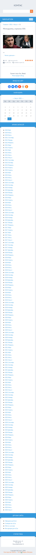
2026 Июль (8, 507)
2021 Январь (9, 342)
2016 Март (8, 197)
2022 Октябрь (9, 395)
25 (13, 116)
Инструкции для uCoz (11, 528)
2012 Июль (8, 155)
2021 (10, 24)
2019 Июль (8, 297)
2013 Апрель (9, 167)
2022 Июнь (8, 385)
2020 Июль (8, 327)
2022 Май (8, 382)
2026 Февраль (9, 495)
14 (26, 110)
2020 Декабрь (9, 340)
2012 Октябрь (9, 162)
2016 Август (8, 210)
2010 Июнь (8, 132)
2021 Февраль (9, 345)
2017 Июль (8, 237)
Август (16, 24)
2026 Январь (9, 492)
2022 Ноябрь (9, 397)
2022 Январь (9, 372)
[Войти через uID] (9, 86)
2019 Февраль (9, 285)
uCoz (19, 552)
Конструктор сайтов (10, 552)
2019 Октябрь (9, 305)
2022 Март (8, 377)
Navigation (7, 19)
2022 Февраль (9, 375)
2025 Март (8, 467)
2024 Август (8, 450)
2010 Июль (8, 135)
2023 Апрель (9, 410)
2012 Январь (9, 140)
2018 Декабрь (9, 280)
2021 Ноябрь (9, 367)
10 (9, 110)
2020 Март (8, 317)
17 (9, 113)
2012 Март (8, 145)
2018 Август (8, 270)
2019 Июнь (8, 295)
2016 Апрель (9, 200)
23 (5, 116)
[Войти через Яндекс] (19, 86)
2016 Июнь (8, 205)
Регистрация (16, 75)
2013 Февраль (9, 165)
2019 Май (8, 292)
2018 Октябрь (9, 275)
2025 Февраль (9, 465)
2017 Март (8, 227)
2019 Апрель (9, 290)
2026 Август (8, 510)
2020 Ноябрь (9, 337)
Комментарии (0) (19, 62)
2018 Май (8, 262)
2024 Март (8, 437)
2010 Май (8, 130)
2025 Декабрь (9, 490)
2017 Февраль (9, 225)
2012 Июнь (8, 152)
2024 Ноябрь (9, 457)
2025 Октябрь (9, 485)
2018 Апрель (9, 260)
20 (22, 113)
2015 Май (8, 172)
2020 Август (8, 330)
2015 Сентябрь (9, 182)
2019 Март (8, 287)
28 (26, 116)
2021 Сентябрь (9, 362)
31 (9, 119)
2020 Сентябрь (9, 332)
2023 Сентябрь (9, 422)
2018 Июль (8, 267)
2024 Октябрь (9, 455)
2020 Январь (9, 312)
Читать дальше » (10, 55)
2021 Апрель (9, 350)
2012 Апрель (9, 147)
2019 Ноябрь (9, 307)
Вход (22, 75)
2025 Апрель (9, 470)
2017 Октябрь (9, 245)
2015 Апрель (9, 170)
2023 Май (8, 412)
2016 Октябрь (9, 215)
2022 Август (8, 390)
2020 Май (8, 322)
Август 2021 (18, 98)
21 (26, 113)
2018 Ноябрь (9, 277)
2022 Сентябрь (9, 392)
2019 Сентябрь (9, 302)
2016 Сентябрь (9, 212)
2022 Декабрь (9, 400)
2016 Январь (9, 192)
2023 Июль (8, 417)
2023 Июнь (8, 415)
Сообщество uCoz (10, 523)
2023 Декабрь (9, 430)
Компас (18, 5)
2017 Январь (9, 222)
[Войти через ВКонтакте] (12, 86)
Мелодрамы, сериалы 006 (14, 28)
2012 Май (8, 150)
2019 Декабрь (9, 310)
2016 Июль (8, 207)
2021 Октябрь (9, 365)
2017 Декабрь (9, 250)
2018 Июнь (8, 265)
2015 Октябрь (9, 185)
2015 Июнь (8, 175)
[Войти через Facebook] (16, 86)
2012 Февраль (9, 142)
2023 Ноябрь (9, 427)
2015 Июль (8, 177)
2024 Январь (9, 432)
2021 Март (8, 347)
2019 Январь (9, 282)
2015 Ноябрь (9, 187)
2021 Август (8, 360)
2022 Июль (8, 387)
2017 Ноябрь (9, 247)
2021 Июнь (8, 355)
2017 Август (8, 240)
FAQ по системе (10, 526)
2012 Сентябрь (9, 160)
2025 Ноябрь (9, 487)
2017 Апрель (9, 230)
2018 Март (8, 257)
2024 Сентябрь (9, 452)
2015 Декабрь (9, 190)
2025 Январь (9, 462)
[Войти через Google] (23, 86)
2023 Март (8, 407)
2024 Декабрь (9, 460)
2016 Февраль (9, 195)
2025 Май (8, 472)
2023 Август (8, 420)
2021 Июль (8, 357)
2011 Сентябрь (9, 137)
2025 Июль (8, 477)
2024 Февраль (9, 435)
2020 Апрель (9, 320)
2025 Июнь (8, 475)
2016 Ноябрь (9, 217)
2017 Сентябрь (9, 242)
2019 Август (8, 300)
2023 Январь (9, 402)
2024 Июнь (8, 445)
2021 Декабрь (9, 370)
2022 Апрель (9, 380)
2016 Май (8, 202)
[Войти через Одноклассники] (26, 86)
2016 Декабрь (9, 220)
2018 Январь (9, 252)
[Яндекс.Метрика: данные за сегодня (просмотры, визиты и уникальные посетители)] (26, 552)
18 (13, 113)
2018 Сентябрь (9, 272)
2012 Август (8, 157)
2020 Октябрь (9, 335)
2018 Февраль (9, 255)
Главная (5, 24)
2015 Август (8, 180)
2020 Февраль (9, 315)
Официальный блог (11, 521)
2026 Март (8, 497)
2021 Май (8, 352)
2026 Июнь (8, 505)
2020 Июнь (8, 325)
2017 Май (8, 232)
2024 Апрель (9, 440)
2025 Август (8, 480)
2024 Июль (8, 447)
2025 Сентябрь (9, 482)
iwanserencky (14, 60)
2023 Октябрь (9, 425)
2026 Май (8, 502)
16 (5, 113)
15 (31, 110)
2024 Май (8, 442)
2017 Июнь (8, 235)
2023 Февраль (9, 405)
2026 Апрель (9, 500)
